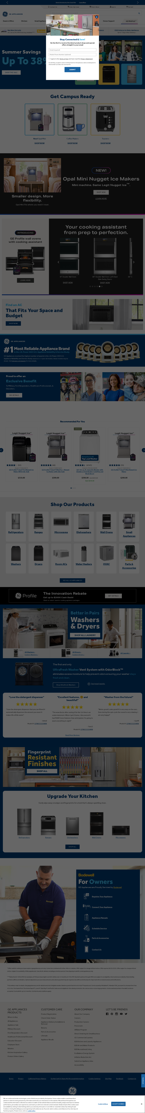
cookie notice (31, 1111)
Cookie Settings (103, 1104)
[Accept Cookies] (141, 1104)
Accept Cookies (118, 1104)
